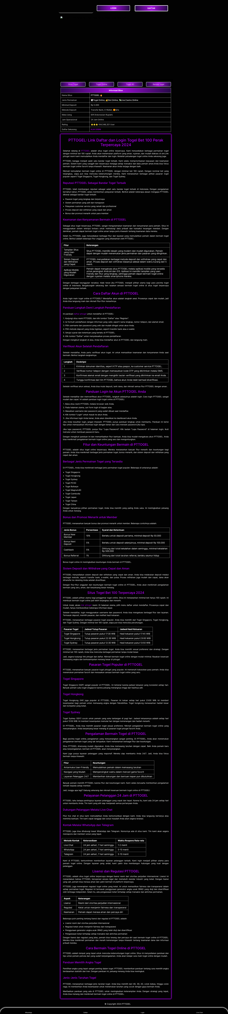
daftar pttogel (80, 314)
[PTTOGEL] (76, 8)
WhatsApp (28, 1012)
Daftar (85, 1012)
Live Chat (199, 1012)
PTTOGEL (85, 151)
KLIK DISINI (96, 129)
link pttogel (86, 605)
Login (142, 1012)
